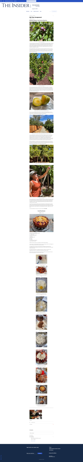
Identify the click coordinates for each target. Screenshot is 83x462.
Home (50, 447)
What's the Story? (36, 11)
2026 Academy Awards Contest (52, 448)
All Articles (27, 11)
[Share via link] (34, 422)
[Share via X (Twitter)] (31, 422)
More (40, 11)
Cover (31, 11)
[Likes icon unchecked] (31, 439)
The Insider (15, 5)
